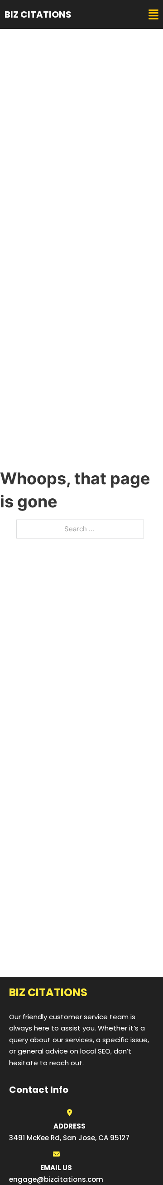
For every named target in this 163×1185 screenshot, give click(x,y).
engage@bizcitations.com (56, 1179)
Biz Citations (38, 14)
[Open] (153, 14)
